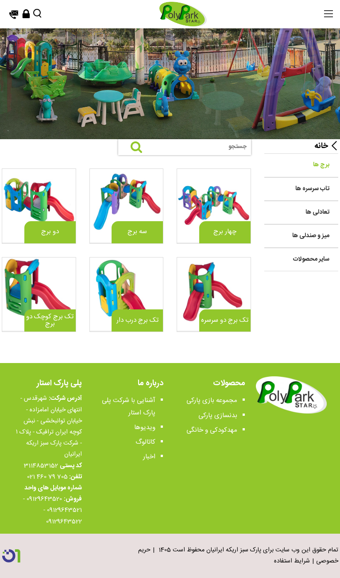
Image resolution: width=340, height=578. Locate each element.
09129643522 (64, 521)
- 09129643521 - (52, 505)
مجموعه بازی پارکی (211, 400)
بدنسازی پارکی (217, 415)
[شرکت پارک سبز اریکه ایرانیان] (182, 14)
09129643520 (44, 499)
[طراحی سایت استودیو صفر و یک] (11, 555)
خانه (321, 146)
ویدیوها (144, 427)
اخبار (149, 456)
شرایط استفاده (292, 561)
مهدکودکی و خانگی (211, 430)
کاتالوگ (145, 442)
